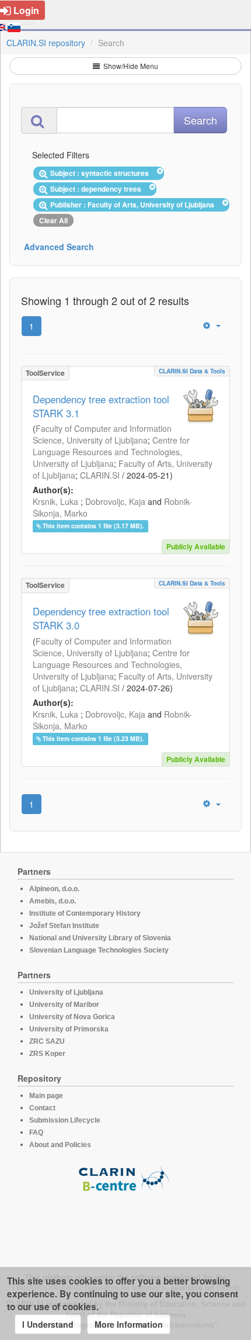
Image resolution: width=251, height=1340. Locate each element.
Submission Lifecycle (64, 1120)
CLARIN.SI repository (45, 43)
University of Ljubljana (66, 992)
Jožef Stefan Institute (64, 926)
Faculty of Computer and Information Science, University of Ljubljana (102, 434)
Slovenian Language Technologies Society (99, 950)
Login (26, 10)
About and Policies (60, 1145)
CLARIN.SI (100, 475)
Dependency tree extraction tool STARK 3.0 (101, 618)
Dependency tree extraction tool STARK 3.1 (101, 406)
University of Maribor (64, 1004)
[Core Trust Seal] (125, 1225)
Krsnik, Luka (55, 501)
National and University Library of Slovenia (100, 938)
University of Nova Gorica (72, 1017)
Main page (46, 1096)
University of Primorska (69, 1029)
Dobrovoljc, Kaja (115, 501)
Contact (42, 1108)
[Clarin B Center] (125, 1177)
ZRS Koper (47, 1054)
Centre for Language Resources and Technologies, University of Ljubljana (111, 451)
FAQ (36, 1132)
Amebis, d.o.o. (52, 901)
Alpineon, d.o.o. (54, 889)
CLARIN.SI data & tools (192, 371)
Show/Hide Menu (130, 66)
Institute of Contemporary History (85, 913)
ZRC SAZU (47, 1041)
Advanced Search (59, 246)
